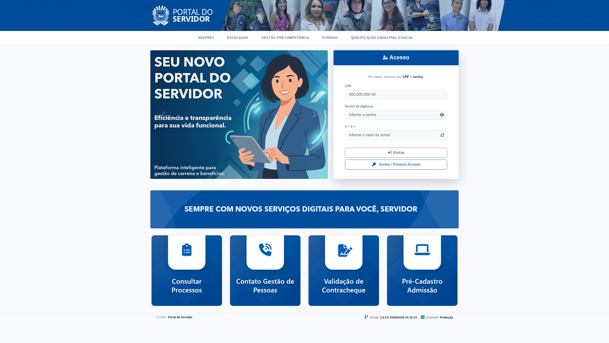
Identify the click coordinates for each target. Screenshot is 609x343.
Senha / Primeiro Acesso (399, 164)
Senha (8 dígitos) (359, 106)
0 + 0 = (350, 126)
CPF (348, 86)
